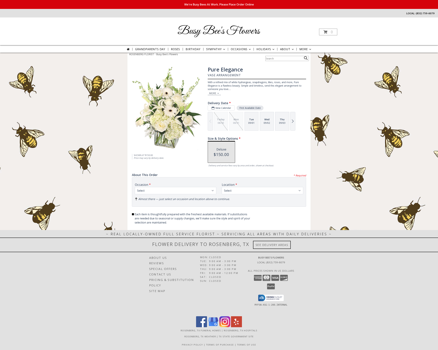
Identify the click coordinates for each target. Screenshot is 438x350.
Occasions (239, 49)
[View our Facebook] (201, 326)
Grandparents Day (150, 49)
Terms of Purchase (220, 344)
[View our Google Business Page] (213, 326)
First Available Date (250, 108)
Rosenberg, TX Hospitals (240, 330)
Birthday (193, 49)
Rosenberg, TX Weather (200, 336)
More (303, 49)
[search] (306, 58)
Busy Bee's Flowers (219, 31)
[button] (328, 32)
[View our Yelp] (236, 326)
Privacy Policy (192, 344)
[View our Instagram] (224, 326)
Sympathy (214, 49)
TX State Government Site (236, 336)
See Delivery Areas (272, 245)
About (285, 49)
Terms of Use (246, 344)
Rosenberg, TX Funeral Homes (201, 330)
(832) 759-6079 (425, 13)
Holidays (263, 49)
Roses (175, 49)
